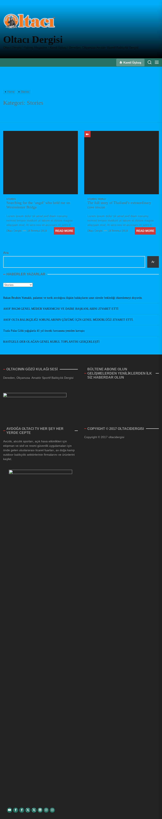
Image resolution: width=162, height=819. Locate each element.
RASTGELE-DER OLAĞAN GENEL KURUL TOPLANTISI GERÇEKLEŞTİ (51, 341)
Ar (152, 261)
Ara (5, 252)
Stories (11, 199)
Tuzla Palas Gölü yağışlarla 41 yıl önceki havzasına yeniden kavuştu (44, 330)
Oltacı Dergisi (33, 39)
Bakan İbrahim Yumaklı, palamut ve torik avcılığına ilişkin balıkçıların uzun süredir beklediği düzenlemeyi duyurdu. (73, 297)
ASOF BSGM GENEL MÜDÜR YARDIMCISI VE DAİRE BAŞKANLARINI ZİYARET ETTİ (60, 308)
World (102, 199)
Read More (64, 230)
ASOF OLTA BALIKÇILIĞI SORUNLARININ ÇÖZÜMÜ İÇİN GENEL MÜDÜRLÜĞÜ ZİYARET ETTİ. (68, 319)
